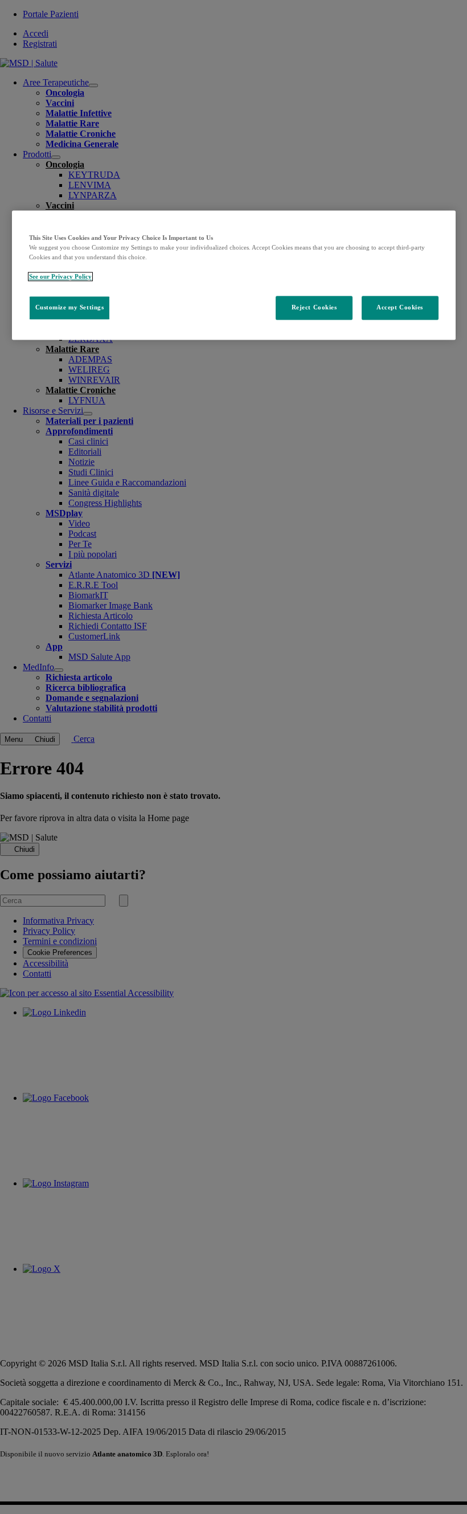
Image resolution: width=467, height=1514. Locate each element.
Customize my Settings (69, 307)
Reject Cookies (314, 307)
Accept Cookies (399, 307)
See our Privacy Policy (60, 276)
